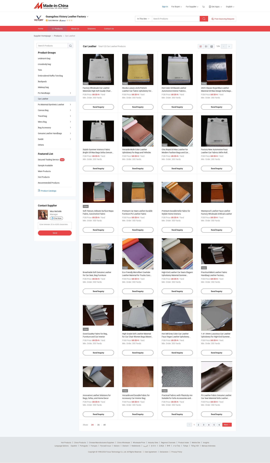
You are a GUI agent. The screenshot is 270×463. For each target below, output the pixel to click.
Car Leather (43, 98)
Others (41, 144)
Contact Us (109, 28)
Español (74, 446)
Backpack (42, 81)
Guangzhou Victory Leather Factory (66, 16)
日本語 (161, 446)
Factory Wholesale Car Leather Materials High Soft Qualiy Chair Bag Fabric (97, 91)
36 (98, 424)
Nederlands (136, 446)
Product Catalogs (48, 190)
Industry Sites (153, 442)
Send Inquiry (98, 107)
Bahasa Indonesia (208, 446)
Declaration (164, 452)
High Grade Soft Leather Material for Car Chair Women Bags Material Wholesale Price (137, 336)
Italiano (117, 446)
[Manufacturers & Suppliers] (52, 5)
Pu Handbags (44, 93)
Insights (206, 442)
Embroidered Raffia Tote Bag (50, 75)
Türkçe (185, 446)
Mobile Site (196, 442)
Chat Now (57, 218)
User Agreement (151, 452)
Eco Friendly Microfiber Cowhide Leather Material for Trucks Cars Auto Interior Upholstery (136, 275)
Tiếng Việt (195, 446)
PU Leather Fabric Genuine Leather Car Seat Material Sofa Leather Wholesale (216, 398)
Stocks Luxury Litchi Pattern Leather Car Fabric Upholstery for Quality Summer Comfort (136, 91)
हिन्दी (168, 446)
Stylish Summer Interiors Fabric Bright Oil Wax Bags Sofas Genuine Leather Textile (98, 152)
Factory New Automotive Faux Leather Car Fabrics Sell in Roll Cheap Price (214, 152)
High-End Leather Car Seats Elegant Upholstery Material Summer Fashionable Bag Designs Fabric (177, 275)
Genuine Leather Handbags (50, 133)
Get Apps (215, 6)
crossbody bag (44, 64)
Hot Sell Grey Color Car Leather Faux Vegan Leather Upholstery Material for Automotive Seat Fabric (177, 336)
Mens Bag (42, 121)
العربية (145, 446)
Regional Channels (168, 442)
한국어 (153, 446)
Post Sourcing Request (224, 18)
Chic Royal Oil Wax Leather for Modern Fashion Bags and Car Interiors (175, 152)
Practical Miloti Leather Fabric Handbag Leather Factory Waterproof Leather (214, 275)
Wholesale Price (139, 442)
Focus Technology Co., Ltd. (116, 452)
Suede (40, 139)
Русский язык (105, 446)
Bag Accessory (44, 127)
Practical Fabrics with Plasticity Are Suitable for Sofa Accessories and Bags (177, 398)
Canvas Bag (43, 110)
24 (92, 425)
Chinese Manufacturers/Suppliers (101, 442)
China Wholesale (123, 442)
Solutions (91, 28)
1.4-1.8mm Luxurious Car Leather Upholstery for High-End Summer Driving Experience (215, 336)
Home (40, 28)
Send (55, 233)
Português (84, 446)
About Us (75, 28)
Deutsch (125, 446)
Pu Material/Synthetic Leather (51, 104)
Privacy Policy (176, 452)
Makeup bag (43, 87)
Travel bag (42, 116)
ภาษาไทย (176, 446)
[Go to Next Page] (229, 46)
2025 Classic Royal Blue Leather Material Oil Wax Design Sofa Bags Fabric (216, 91)
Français (94, 446)
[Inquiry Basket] (203, 6)
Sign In (165, 6)
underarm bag (44, 58)
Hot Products (66, 442)
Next (226, 424)
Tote (40, 70)
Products (59, 28)
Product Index (183, 442)
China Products (80, 442)
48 (104, 424)
